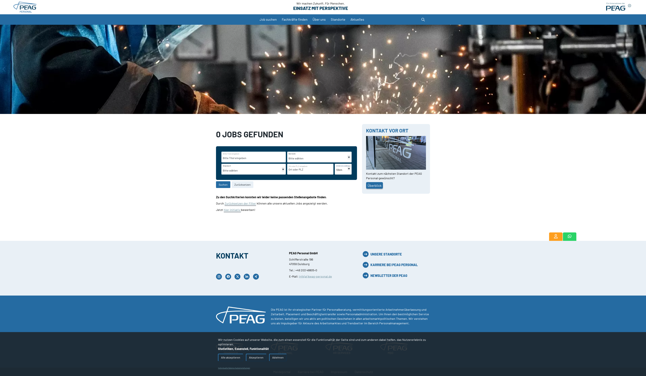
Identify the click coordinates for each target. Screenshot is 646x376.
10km (339, 169)
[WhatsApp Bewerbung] (569, 236)
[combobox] (249, 158)
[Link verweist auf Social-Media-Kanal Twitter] (238, 276)
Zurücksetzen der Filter (240, 203)
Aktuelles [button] (357, 19)
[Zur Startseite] (25, 7)
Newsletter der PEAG (388, 276)
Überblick (375, 185)
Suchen (223, 184)
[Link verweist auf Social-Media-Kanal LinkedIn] (247, 276)
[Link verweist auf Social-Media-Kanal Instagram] (220, 276)
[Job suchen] (556, 236)
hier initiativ (232, 210)
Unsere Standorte (386, 254)
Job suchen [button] (268, 19)
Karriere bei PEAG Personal (394, 265)
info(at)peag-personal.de (315, 276)
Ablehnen (278, 357)
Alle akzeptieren (230, 357)
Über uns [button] (319, 19)
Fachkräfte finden (295, 19)
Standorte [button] (338, 19)
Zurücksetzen (242, 184)
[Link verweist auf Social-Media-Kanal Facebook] (229, 276)
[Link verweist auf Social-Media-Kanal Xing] (257, 276)
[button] (422, 19)
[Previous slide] (4, 69)
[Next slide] (642, 69)
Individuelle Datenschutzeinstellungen (234, 368)
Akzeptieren (256, 357)
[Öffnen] (349, 157)
